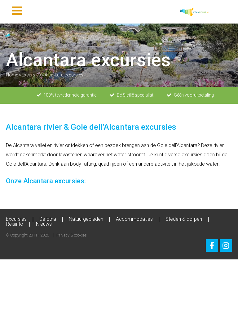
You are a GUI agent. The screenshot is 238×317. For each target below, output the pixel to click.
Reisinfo (14, 224)
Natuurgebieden (86, 219)
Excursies (31, 74)
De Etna (47, 219)
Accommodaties (134, 219)
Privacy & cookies (71, 235)
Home (12, 74)
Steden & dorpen (183, 219)
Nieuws (44, 224)
